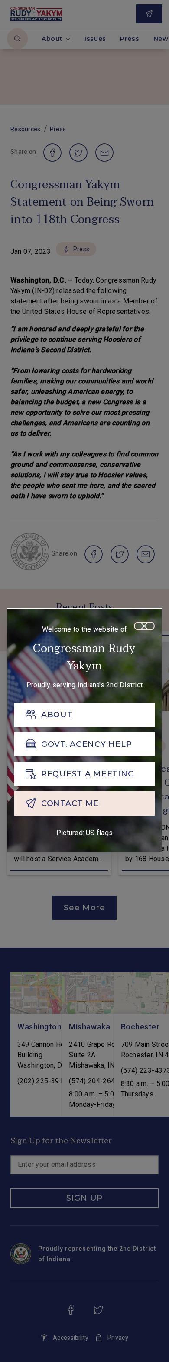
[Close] (144, 626)
